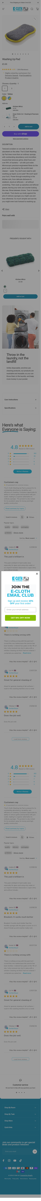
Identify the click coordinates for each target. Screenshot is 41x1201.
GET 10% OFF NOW (20, 618)
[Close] (37, 573)
